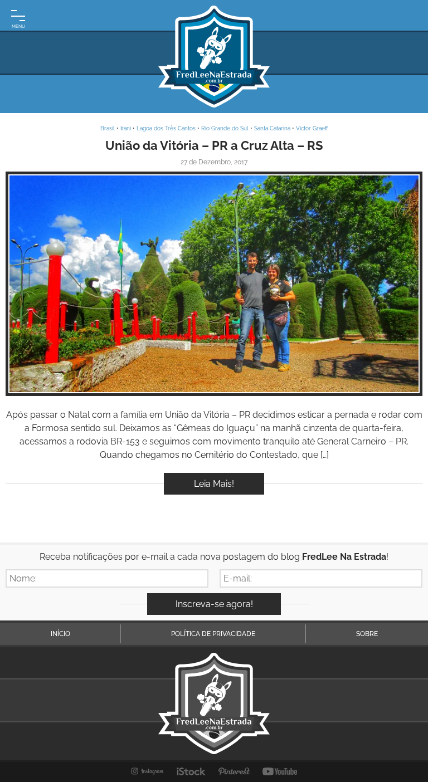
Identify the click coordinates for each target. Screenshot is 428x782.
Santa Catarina (272, 128)
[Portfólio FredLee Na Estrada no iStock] (191, 771)
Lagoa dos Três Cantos (166, 128)
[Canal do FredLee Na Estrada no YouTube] (280, 771)
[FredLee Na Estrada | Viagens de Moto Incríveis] (214, 56)
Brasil (107, 128)
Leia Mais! (214, 483)
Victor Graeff (312, 128)
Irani (125, 128)
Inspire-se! (214, 283)
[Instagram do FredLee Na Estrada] (147, 771)
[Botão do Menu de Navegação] (18, 18)
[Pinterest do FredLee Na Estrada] (234, 771)
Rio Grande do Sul (225, 128)
